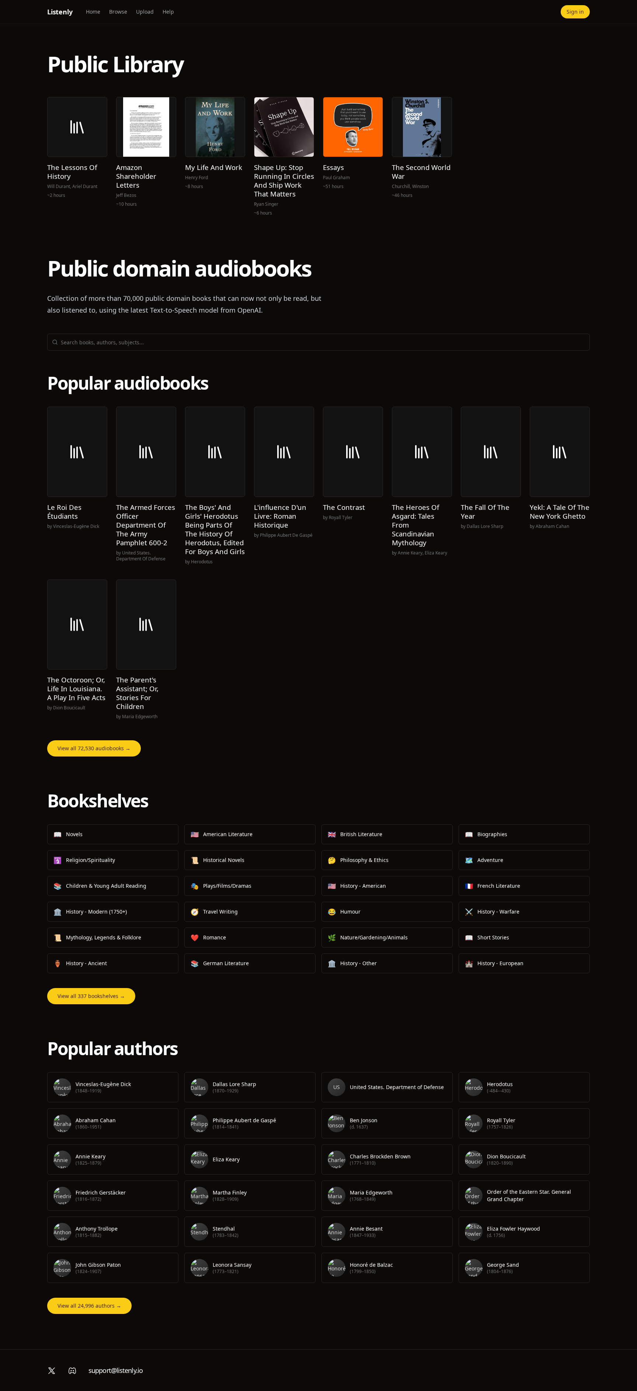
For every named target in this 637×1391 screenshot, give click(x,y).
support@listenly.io (115, 1370)
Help (168, 11)
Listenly (60, 11)
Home (93, 11)
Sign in (575, 11)
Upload (145, 11)
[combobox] (323, 342)
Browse (118, 11)
